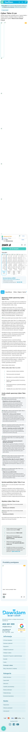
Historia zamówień (7, 707)
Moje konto (6, 704)
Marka (4, 662)
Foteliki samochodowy (8, 686)
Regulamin (6, 646)
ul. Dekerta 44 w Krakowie (8, 7)
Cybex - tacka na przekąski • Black (9, 589)
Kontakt (5, 659)
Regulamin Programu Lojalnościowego (12, 655)
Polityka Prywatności (8, 649)
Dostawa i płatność (7, 643)
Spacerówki (6, 680)
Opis (2, 292)
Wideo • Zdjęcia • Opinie (20, 292)
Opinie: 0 (5, 238)
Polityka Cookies (7, 652)
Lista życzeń (6, 711)
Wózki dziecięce (7, 677)
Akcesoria (5, 683)
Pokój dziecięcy (7, 692)
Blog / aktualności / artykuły (10, 668)
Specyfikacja (8, 292)
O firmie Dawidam (7, 640)
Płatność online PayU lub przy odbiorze (11, 279)
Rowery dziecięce (7, 689)
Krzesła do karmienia (8, 696)
